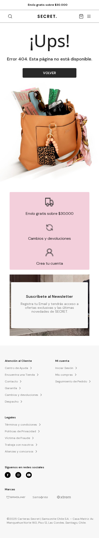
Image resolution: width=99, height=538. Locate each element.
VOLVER (49, 73)
